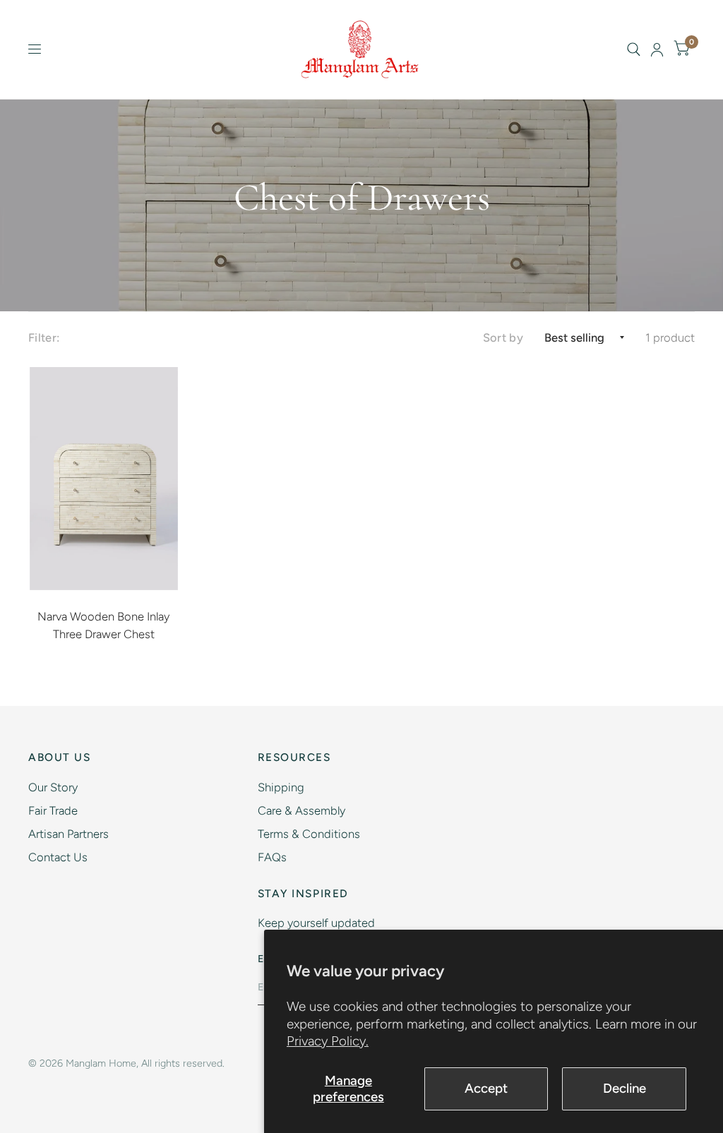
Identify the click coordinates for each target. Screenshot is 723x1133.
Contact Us (58, 857)
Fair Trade (53, 810)
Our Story (53, 787)
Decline (624, 1088)
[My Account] (657, 49)
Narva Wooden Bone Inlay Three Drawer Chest (103, 625)
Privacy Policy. (328, 1041)
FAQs (272, 857)
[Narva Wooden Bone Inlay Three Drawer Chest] (104, 478)
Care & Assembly (301, 810)
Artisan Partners (68, 834)
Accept (486, 1088)
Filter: (43, 337)
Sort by (503, 337)
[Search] (633, 49)
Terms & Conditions (309, 834)
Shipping (281, 787)
